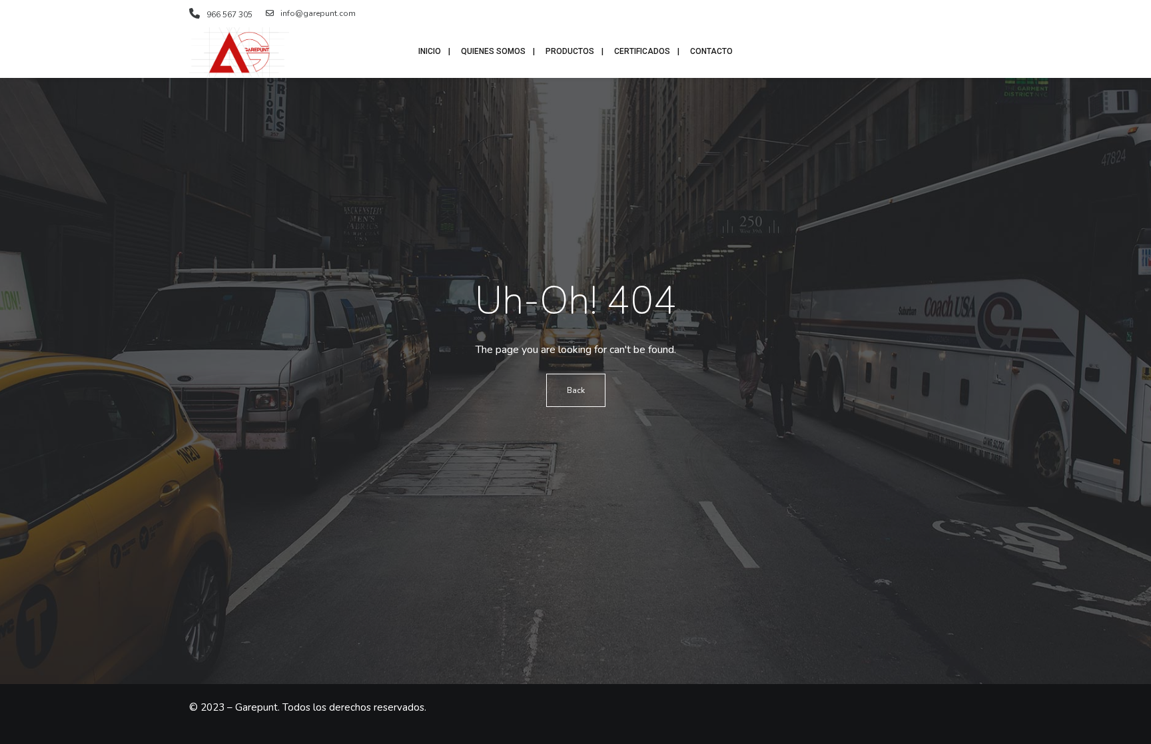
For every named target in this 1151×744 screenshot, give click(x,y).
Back (576, 390)
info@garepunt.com (318, 13)
